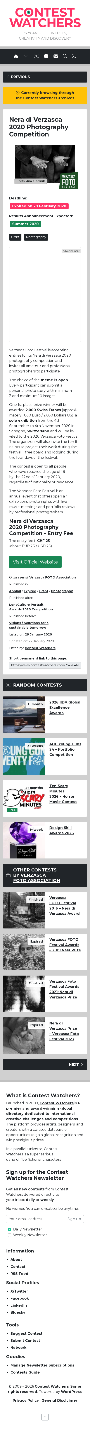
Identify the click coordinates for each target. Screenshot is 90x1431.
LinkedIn (18, 1305)
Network (18, 1348)
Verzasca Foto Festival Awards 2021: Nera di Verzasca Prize (64, 989)
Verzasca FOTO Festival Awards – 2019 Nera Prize (65, 944)
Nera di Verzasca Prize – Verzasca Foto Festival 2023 (64, 1031)
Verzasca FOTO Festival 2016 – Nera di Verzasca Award (64, 906)
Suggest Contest (26, 1334)
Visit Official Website (35, 562)
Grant (15, 237)
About (16, 1260)
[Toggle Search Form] (65, 56)
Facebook (19, 1298)
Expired (30, 591)
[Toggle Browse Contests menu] (25, 56)
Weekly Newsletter (30, 1235)
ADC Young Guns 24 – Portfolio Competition (65, 749)
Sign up (74, 1219)
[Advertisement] (45, 294)
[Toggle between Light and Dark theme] (74, 56)
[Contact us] (56, 56)
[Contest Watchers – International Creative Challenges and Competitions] (45, 17)
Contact (17, 1267)
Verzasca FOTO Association (52, 577)
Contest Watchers (57, 1103)
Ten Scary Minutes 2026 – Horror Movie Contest (63, 794)
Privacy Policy (26, 1400)
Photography (36, 237)
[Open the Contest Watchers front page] (16, 56)
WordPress (71, 1392)
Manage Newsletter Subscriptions (42, 1365)
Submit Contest (25, 1341)
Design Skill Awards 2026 (61, 830)
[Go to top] (45, 1417)
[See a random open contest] (35, 56)
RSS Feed (19, 1274)
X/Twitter (19, 1291)
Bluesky (17, 1312)
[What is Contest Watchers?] (46, 56)
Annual (15, 591)
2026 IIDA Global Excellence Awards (64, 707)
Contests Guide (25, 1372)
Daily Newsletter (27, 1229)
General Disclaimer (59, 1400)
